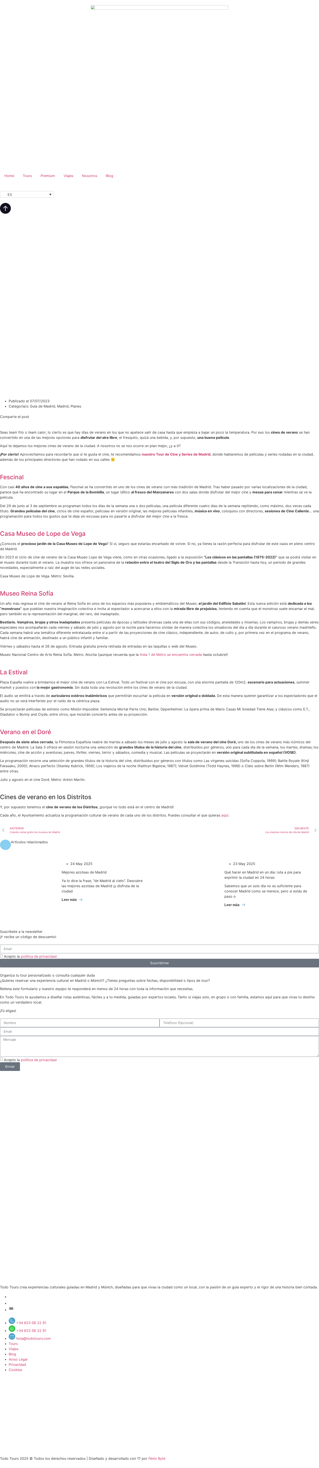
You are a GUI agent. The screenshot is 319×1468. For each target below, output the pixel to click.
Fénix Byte (156, 1458)
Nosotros (89, 176)
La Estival (14, 672)
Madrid (63, 406)
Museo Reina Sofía (26, 593)
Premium (48, 176)
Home (9, 176)
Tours (27, 176)
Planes (76, 406)
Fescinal (12, 477)
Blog (109, 176)
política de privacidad (39, 956)
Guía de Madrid (42, 406)
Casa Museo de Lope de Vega (43, 533)
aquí (224, 815)
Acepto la (30, 956)
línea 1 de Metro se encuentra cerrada (171, 654)
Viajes (68, 176)
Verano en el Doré (25, 732)
